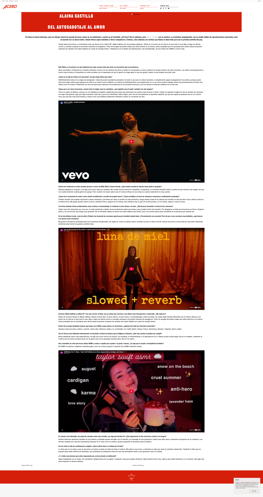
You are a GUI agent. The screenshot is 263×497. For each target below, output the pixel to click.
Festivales (106, 5)
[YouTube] (168, 8)
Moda (100, 8)
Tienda (7, 1)
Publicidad (11, 1)
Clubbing (125, 5)
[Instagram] (165, 8)
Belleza (105, 8)
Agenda (112, 5)
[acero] (9, 7)
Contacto (16, 1)
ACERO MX (162, 5)
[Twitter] (160, 8)
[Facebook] (163, 8)
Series (124, 8)
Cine (121, 8)
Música (101, 5)
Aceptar (254, 491)
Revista (142, 8)
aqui (244, 488)
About (3, 1)
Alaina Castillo (152, 37)
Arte (121, 5)
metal (167, 5)
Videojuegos (143, 5)
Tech (148, 5)
